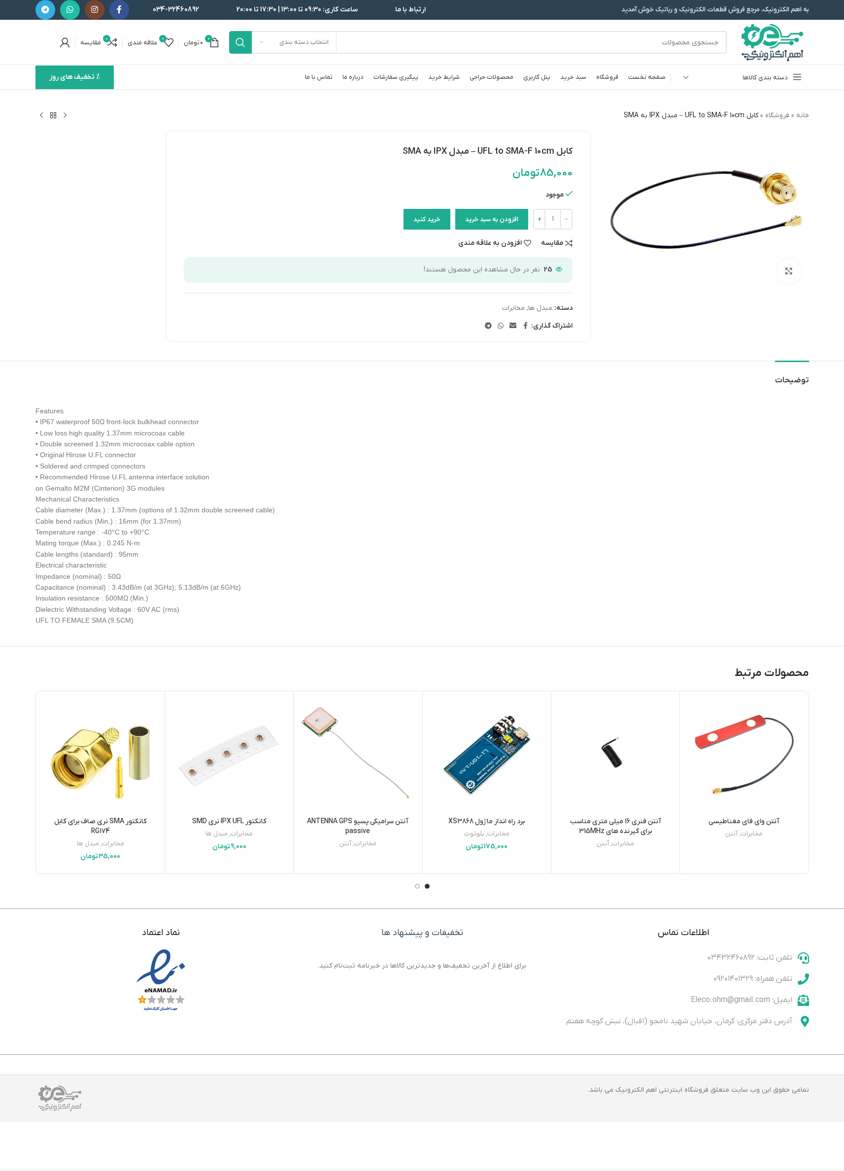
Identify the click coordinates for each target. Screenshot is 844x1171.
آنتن (731, 834)
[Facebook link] (119, 10)
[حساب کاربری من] (65, 42)
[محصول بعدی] (41, 116)
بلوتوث (474, 834)
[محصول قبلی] (65, 116)
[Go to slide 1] (427, 886)
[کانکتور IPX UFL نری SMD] (229, 755)
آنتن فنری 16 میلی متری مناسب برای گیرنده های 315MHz (615, 826)
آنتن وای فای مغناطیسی (744, 821)
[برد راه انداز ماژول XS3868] (486, 755)
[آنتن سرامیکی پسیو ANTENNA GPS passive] (357, 755)
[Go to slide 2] (417, 886)
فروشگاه (777, 115)
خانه (802, 115)
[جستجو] (240, 42)
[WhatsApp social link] (70, 10)
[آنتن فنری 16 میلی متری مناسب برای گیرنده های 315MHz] (615, 755)
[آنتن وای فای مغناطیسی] (744, 755)
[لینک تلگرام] (45, 10)
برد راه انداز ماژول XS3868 (486, 821)
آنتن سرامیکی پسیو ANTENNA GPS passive (357, 826)
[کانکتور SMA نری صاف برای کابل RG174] (100, 755)
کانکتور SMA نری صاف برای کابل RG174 (100, 826)
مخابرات (513, 308)
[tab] (792, 376)
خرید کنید (426, 219)
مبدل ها (540, 308)
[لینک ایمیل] (512, 326)
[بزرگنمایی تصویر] (788, 271)
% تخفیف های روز (74, 77)
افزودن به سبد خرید (491, 219)
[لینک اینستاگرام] (94, 10)
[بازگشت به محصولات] (53, 116)
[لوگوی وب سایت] (773, 42)
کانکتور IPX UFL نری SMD (229, 821)
